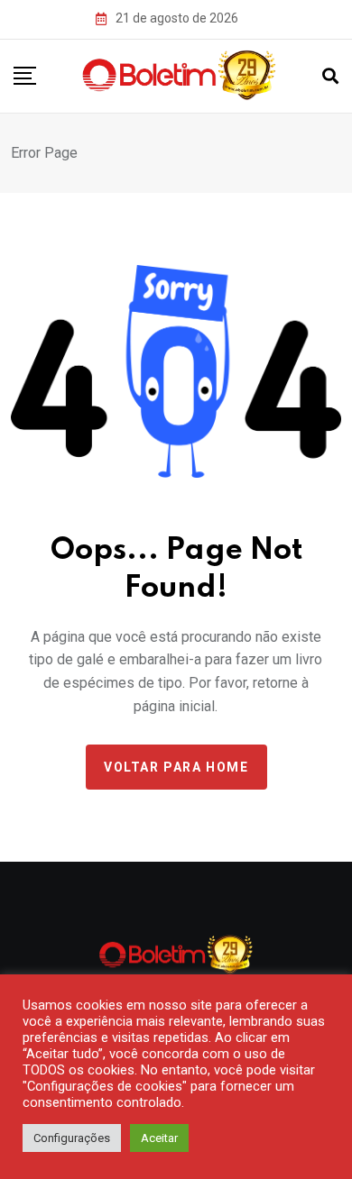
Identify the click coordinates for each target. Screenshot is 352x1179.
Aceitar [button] (159, 1138)
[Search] (330, 76)
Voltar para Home (176, 767)
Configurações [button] (71, 1138)
